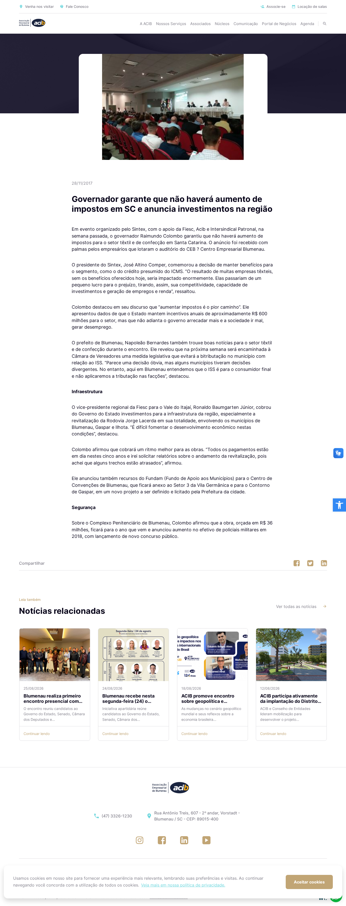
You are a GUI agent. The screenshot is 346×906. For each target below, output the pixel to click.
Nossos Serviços (171, 23)
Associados (200, 23)
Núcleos (222, 23)
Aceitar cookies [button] (309, 881)
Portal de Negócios (279, 23)
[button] (339, 505)
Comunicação (246, 23)
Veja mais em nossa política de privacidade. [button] (183, 885)
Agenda (307, 23)
